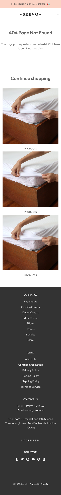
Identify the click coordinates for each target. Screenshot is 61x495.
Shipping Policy (30, 381)
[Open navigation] (2, 14)
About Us (30, 359)
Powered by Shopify (39, 484)
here (57, 44)
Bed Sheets (30, 301)
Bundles (30, 334)
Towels (30, 329)
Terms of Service (31, 386)
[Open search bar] (6, 14)
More (30, 340)
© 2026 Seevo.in (20, 484)
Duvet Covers (30, 312)
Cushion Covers (30, 307)
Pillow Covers (30, 318)
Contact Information (30, 364)
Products (30, 148)
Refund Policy (31, 375)
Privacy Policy (30, 370)
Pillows (31, 323)
